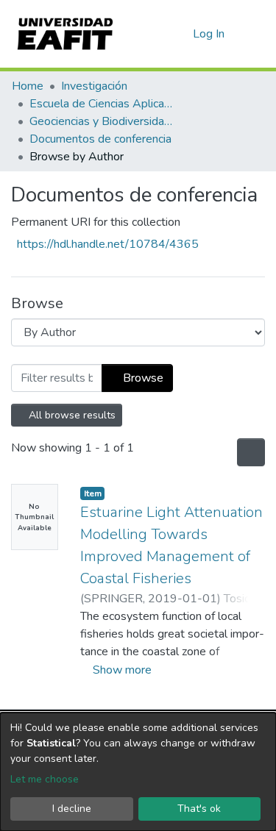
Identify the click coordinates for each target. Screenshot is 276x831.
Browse (141, 378)
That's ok (199, 809)
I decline (71, 809)
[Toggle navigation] (255, 34)
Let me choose (44, 779)
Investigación (94, 86)
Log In (209, 34)
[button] (179, 34)
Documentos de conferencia (100, 139)
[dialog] (138, 772)
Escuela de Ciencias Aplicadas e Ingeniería (103, 104)
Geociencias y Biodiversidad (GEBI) (103, 121)
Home (27, 86)
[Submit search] (158, 34)
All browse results (71, 415)
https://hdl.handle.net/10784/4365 (108, 244)
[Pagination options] (249, 452)
